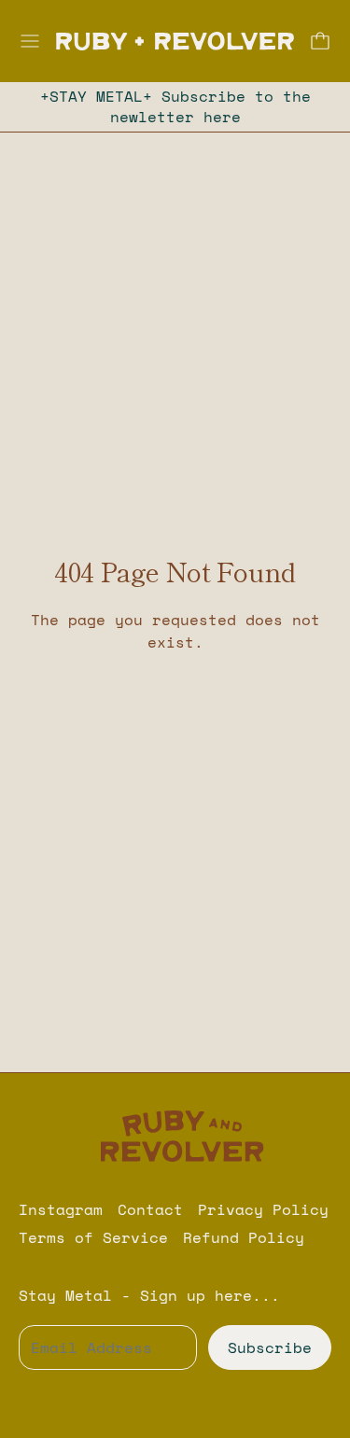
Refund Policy (243, 1237)
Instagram (61, 1209)
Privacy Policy (263, 1209)
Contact (150, 1209)
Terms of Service (93, 1237)
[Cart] (320, 41)
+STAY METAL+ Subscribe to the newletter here (175, 106)
